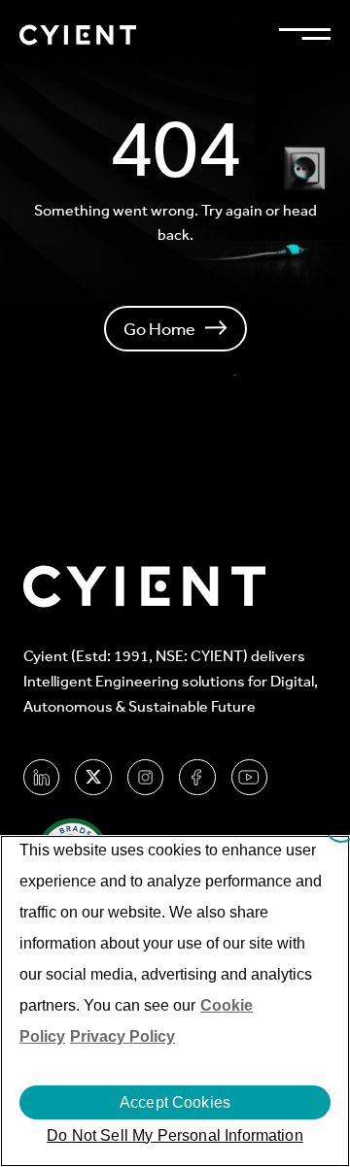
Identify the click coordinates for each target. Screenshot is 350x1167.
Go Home (159, 328)
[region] (175, 1001)
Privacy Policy (122, 1036)
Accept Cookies (175, 1102)
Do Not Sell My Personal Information (175, 1135)
